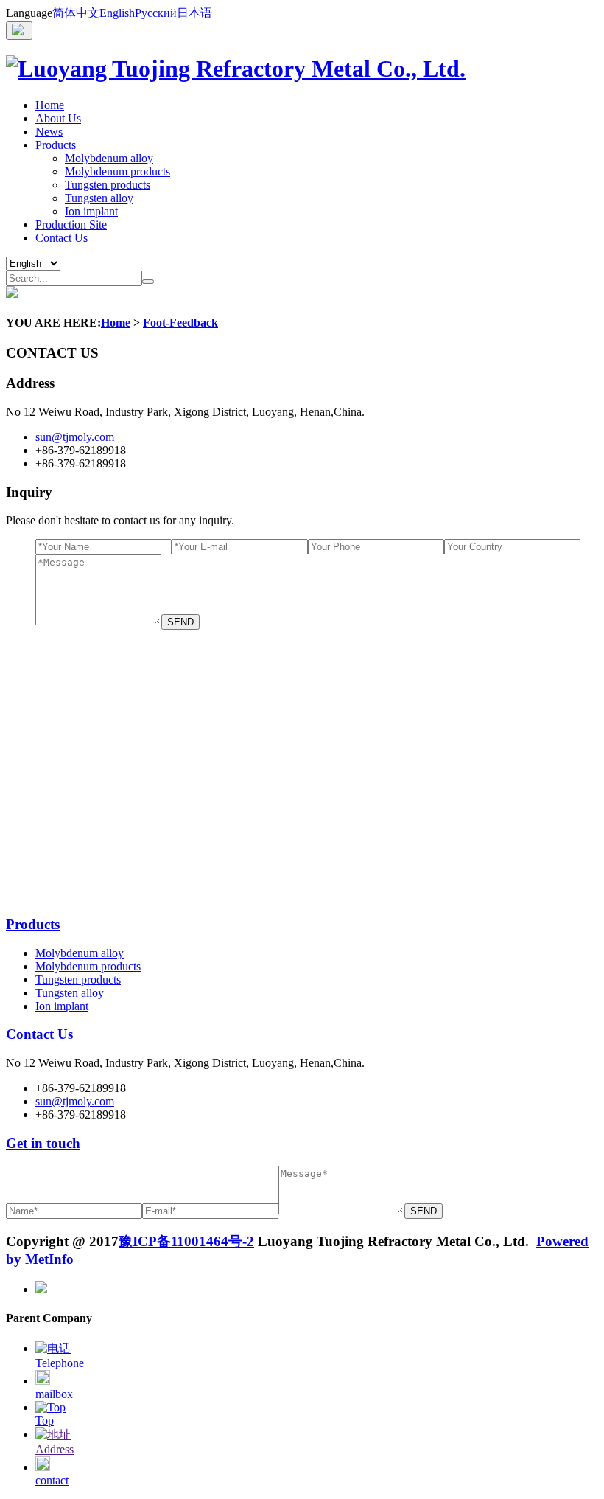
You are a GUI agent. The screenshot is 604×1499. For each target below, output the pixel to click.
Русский (156, 13)
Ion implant (91, 211)
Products (55, 145)
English (117, 13)
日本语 (194, 13)
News (49, 131)
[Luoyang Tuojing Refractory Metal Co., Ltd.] (236, 68)
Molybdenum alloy (109, 158)
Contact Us (61, 238)
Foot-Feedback (180, 322)
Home (49, 105)
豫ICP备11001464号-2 (186, 1241)
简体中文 (75, 13)
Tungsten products (107, 184)
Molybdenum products (117, 171)
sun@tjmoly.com (74, 437)
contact (52, 1480)
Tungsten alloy (99, 198)
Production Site (71, 224)
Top (44, 1420)
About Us (58, 118)
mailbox (54, 1394)
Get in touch (43, 1143)
